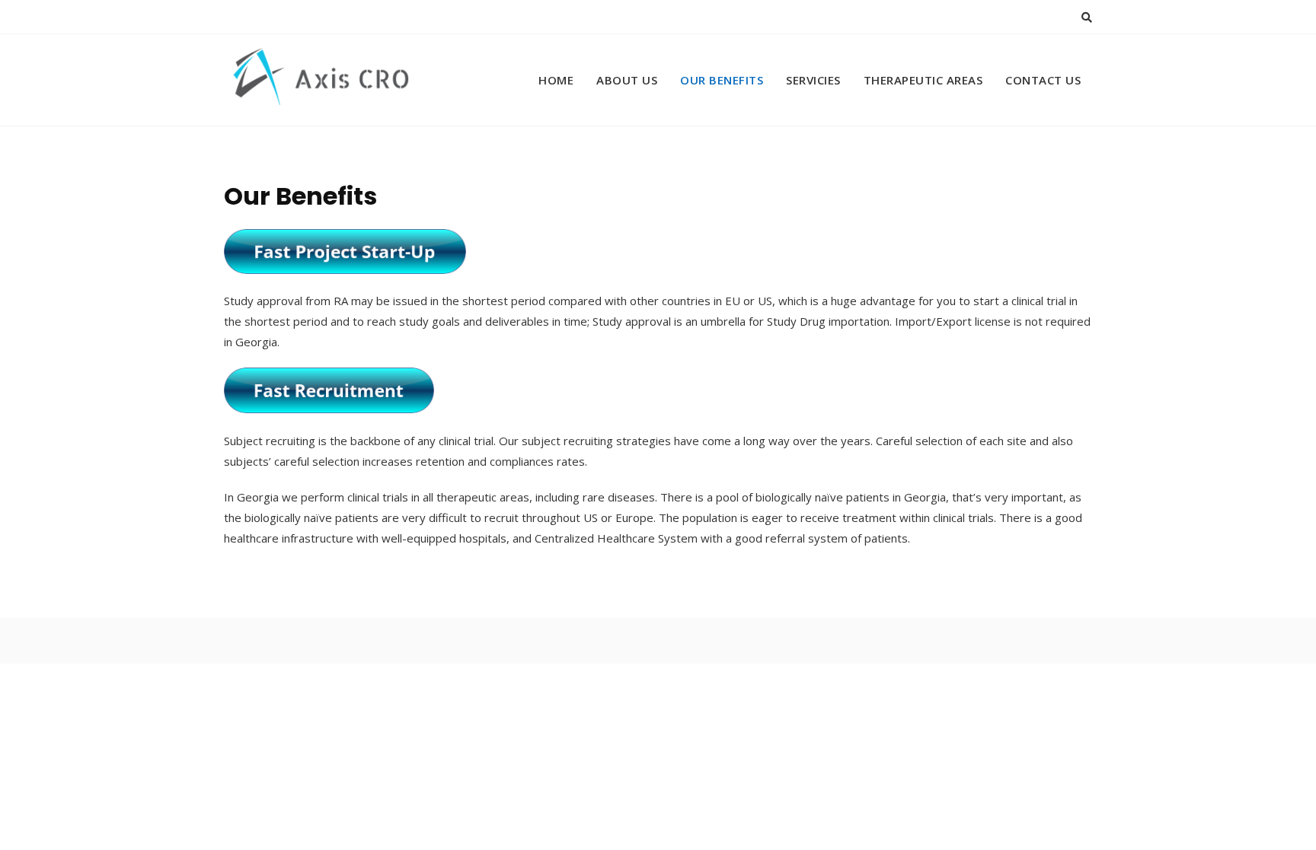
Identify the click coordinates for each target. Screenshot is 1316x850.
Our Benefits (721, 80)
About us (626, 80)
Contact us (1043, 80)
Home (555, 80)
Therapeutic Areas (923, 80)
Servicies (813, 80)
